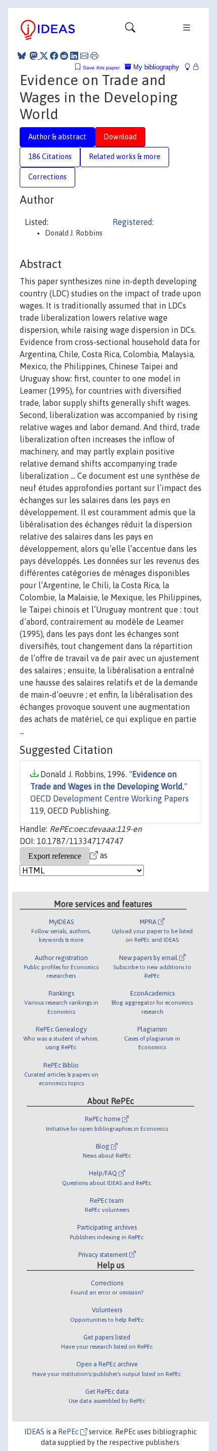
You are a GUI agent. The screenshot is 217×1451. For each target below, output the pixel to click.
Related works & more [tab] (124, 156)
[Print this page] (94, 55)
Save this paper (101, 67)
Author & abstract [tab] (57, 137)
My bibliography (155, 67)
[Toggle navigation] (130, 30)
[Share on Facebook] (54, 55)
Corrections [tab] (47, 177)
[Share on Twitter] (44, 55)
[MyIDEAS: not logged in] (190, 67)
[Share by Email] (84, 55)
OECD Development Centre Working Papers (109, 798)
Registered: (133, 221)
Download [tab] (120, 137)
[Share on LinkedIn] (74, 55)
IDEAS (34, 1432)
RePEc (69, 1432)
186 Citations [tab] (50, 156)
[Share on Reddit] (64, 55)
